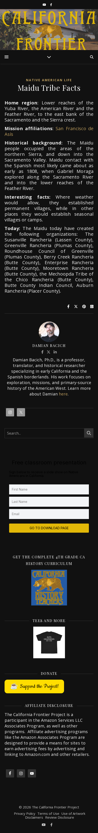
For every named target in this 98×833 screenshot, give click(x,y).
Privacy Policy (24, 813)
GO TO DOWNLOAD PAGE (49, 528)
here (63, 394)
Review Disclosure (59, 817)
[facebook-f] (51, 5)
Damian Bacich (49, 345)
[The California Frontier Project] (49, 29)
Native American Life (49, 80)
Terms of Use (48, 813)
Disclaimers (34, 817)
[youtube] (45, 5)
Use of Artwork (73, 813)
